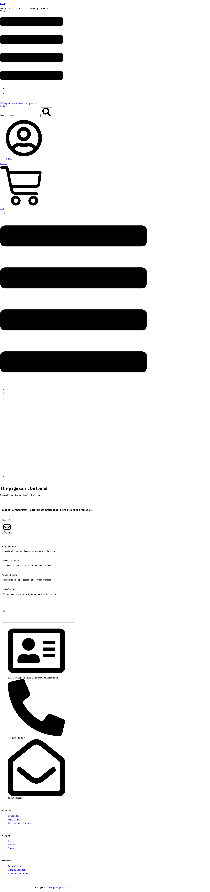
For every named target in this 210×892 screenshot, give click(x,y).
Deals (10, 394)
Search (3, 115)
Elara (2, 3)
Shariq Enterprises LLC (58, 887)
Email (5, 520)
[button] (31, 47)
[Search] (46, 112)
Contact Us (13, 96)
